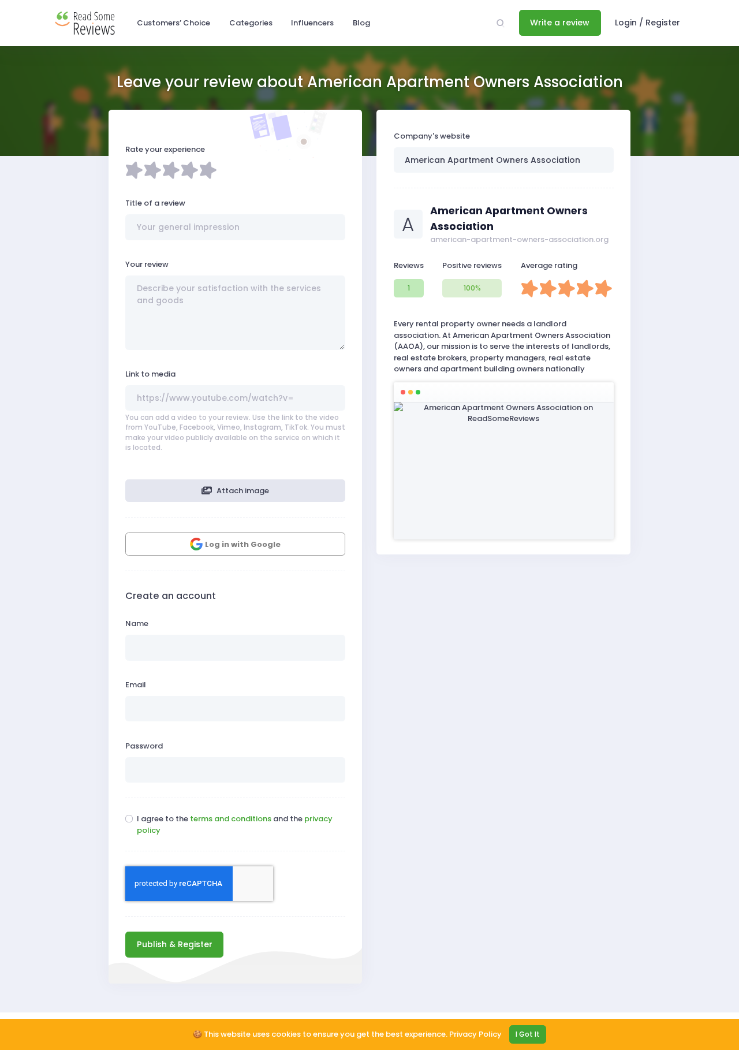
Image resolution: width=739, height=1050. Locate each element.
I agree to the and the (235, 824)
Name (136, 623)
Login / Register (647, 22)
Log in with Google (243, 544)
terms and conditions (230, 818)
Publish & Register (174, 944)
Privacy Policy (475, 1034)
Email (135, 684)
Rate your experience (165, 149)
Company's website (432, 136)
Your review (147, 264)
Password (144, 745)
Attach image (242, 490)
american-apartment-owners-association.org (519, 239)
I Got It (528, 1034)
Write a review (559, 22)
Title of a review (155, 203)
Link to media (150, 373)
